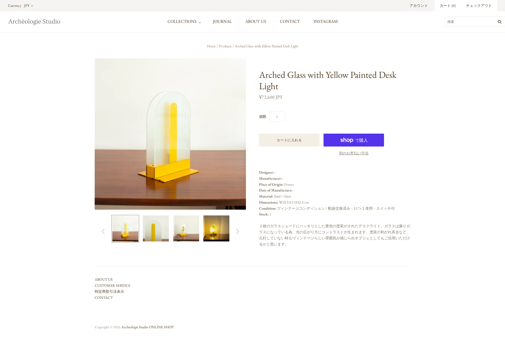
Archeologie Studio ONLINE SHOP (147, 327)
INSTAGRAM (326, 22)
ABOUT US (255, 22)
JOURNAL (222, 22)
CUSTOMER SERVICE (112, 285)
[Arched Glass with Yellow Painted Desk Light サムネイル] (125, 229)
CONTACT (290, 22)
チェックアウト (479, 5)
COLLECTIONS (182, 22)
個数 (262, 116)
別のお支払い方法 (353, 153)
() (448, 5)
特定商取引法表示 (109, 291)
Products (225, 46)
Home (211, 46)
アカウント (419, 5)
